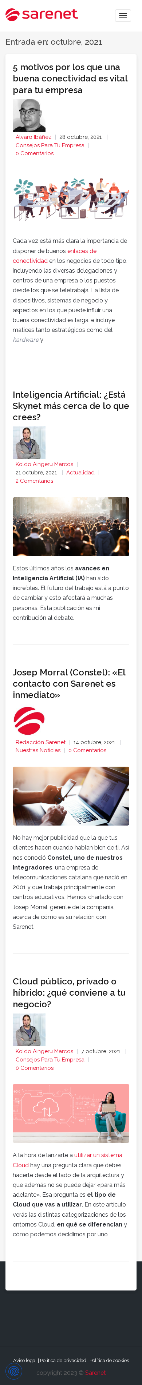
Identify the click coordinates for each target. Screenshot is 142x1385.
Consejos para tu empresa (50, 145)
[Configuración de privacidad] (13, 1371)
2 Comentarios (34, 481)
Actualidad (80, 472)
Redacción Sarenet (41, 742)
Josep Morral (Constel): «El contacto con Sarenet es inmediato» (69, 683)
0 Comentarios (35, 153)
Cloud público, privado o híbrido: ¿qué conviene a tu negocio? (69, 992)
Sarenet (95, 1372)
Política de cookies (109, 1360)
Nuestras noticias (38, 750)
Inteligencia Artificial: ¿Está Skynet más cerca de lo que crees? (71, 405)
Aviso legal (25, 1360)
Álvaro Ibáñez (33, 137)
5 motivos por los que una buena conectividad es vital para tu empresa (70, 78)
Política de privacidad (63, 1360)
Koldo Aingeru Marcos (44, 464)
